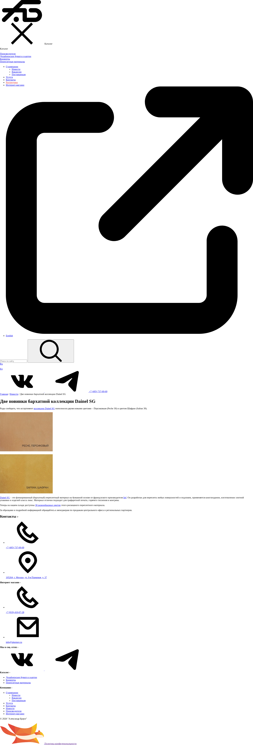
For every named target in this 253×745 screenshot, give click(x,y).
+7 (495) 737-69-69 (98, 391)
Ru (1, 364)
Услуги (9, 77)
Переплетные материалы (18, 682)
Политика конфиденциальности (61, 743)
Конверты (11, 680)
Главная (4, 394)
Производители (14, 711)
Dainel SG (5, 497)
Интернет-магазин (15, 713)
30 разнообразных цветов (48, 505)
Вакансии (17, 72)
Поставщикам (19, 74)
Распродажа (12, 82)
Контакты (11, 80)
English (9, 335)
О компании (12, 66)
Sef (124, 497)
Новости (16, 69)
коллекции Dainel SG (44, 408)
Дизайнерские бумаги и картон (21, 677)
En (1, 369)
